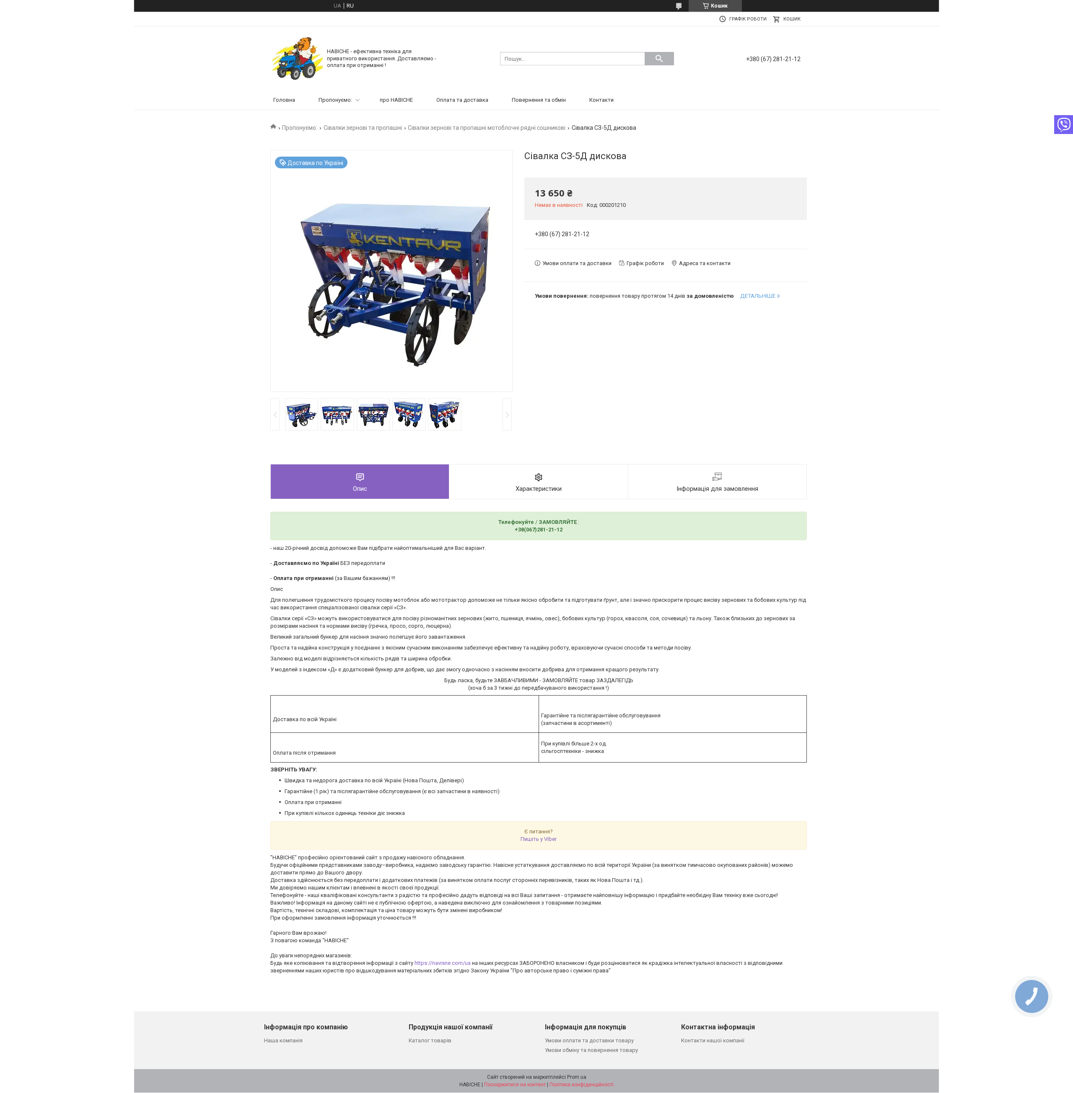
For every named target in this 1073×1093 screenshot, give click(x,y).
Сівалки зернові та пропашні (363, 127)
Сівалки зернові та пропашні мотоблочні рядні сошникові (486, 127)
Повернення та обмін (539, 100)
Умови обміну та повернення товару (591, 1050)
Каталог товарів (430, 1040)
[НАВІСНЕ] (297, 58)
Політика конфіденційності (581, 1085)
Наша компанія (283, 1040)
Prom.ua (576, 1077)
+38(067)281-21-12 (538, 529)
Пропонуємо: (335, 100)
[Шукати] (659, 58)
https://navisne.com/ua (443, 963)
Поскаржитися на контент (515, 1085)
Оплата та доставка (462, 100)
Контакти (601, 100)
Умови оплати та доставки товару (589, 1040)
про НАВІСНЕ (396, 100)
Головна (284, 100)
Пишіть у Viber (539, 839)
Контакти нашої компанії (712, 1040)
